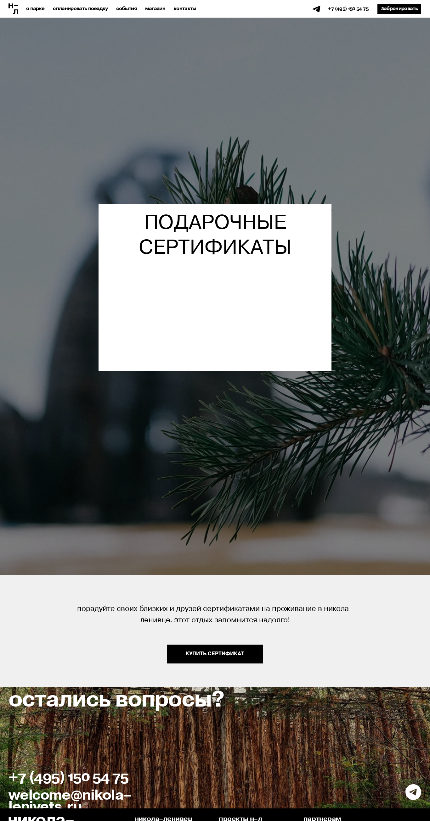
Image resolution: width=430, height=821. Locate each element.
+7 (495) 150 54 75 (348, 8)
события (126, 8)
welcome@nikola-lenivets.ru (70, 801)
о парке (35, 8)
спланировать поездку (80, 8)
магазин (155, 8)
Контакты (185, 8)
